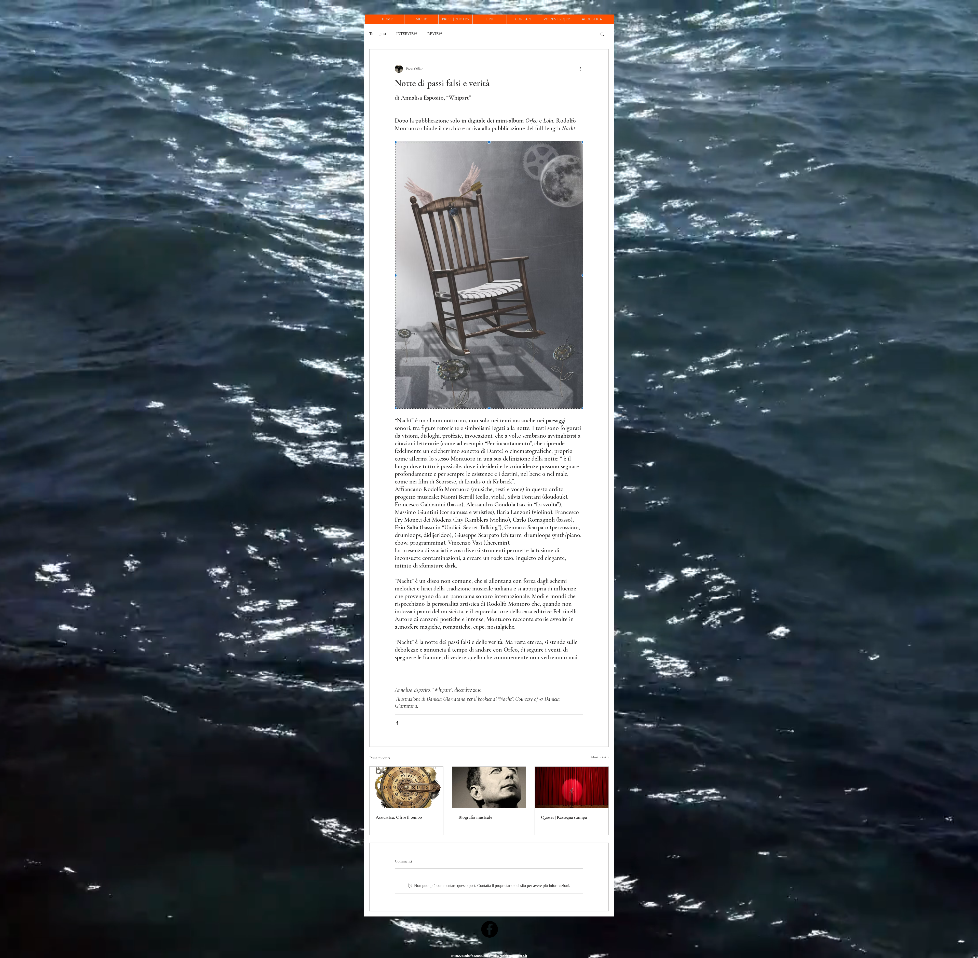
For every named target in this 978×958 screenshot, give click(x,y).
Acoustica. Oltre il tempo (399, 817)
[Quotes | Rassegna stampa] (571, 787)
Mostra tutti (600, 757)
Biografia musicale (475, 817)
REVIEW (434, 34)
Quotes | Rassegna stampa (564, 817)
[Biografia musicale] (489, 787)
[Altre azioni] (580, 69)
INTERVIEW (406, 34)
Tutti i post (377, 34)
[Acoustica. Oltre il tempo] (406, 787)
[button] (602, 34)
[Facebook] (489, 929)
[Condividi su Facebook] (397, 723)
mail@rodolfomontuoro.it (509, 956)
